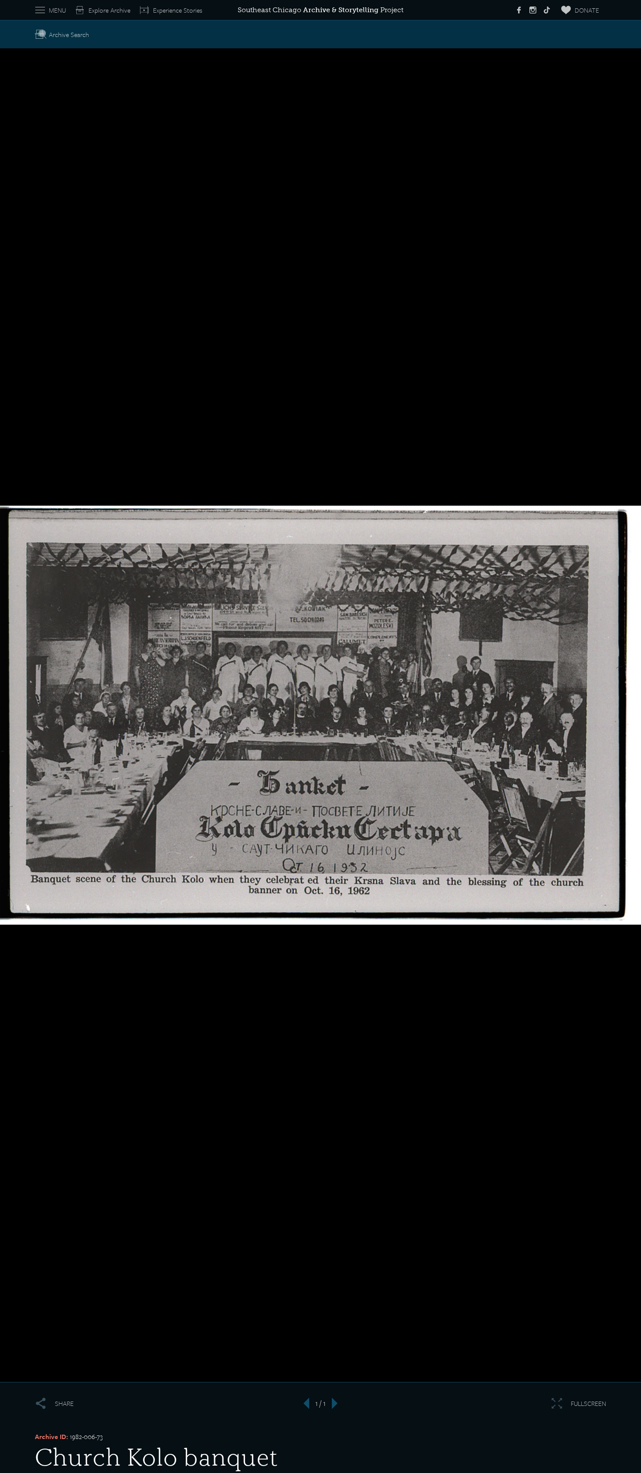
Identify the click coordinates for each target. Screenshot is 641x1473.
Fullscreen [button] (588, 1403)
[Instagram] (533, 10)
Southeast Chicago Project (320, 10)
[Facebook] (519, 10)
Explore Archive (109, 10)
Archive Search (69, 34)
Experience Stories (177, 10)
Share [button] (64, 1403)
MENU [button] (57, 10)
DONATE (587, 10)
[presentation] (303, 1403)
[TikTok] (547, 10)
